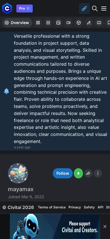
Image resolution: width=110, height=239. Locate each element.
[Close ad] (105, 226)
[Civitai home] (7, 8)
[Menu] (104, 8)
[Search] (95, 8)
